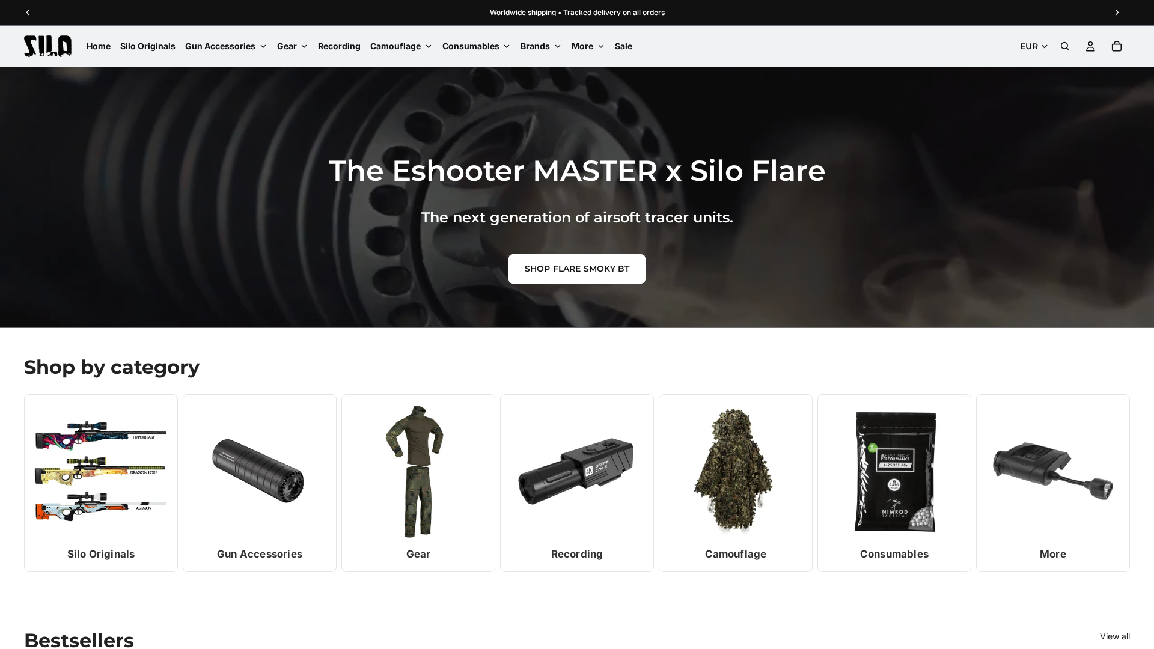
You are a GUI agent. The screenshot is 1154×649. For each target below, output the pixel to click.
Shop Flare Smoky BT (577, 268)
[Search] (1065, 46)
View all (1115, 636)
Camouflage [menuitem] (395, 46)
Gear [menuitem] (287, 46)
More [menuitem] (582, 46)
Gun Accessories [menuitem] (220, 46)
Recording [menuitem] (339, 46)
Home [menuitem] (99, 46)
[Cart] (1117, 46)
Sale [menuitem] (623, 46)
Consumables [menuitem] (470, 46)
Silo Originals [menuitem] (148, 46)
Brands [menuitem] (535, 46)
